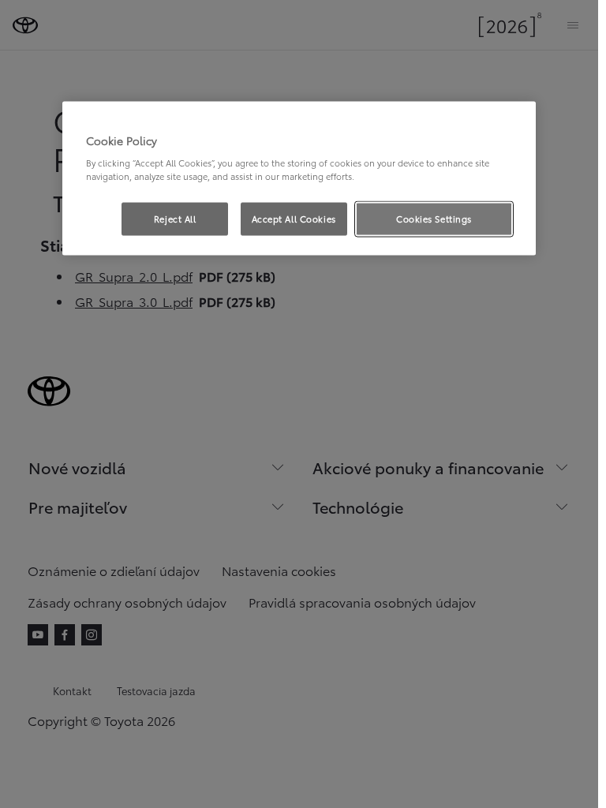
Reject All (175, 218)
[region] (299, 178)
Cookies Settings (434, 218)
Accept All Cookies (294, 218)
